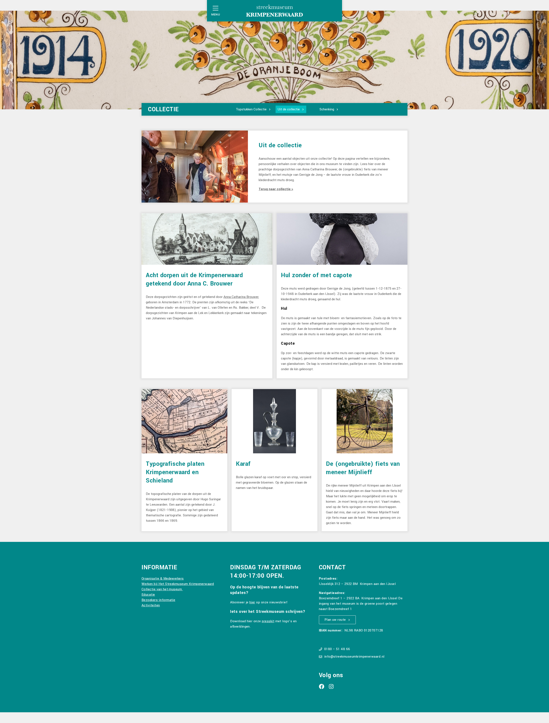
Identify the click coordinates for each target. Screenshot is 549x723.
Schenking (327, 109)
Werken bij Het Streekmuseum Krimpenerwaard (178, 584)
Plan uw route (335, 619)
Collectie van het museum (162, 589)
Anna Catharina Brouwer (240, 297)
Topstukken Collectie (251, 109)
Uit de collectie (289, 109)
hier (252, 602)
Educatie (148, 594)
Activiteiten (151, 605)
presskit (268, 621)
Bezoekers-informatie (158, 600)
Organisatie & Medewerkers (163, 578)
